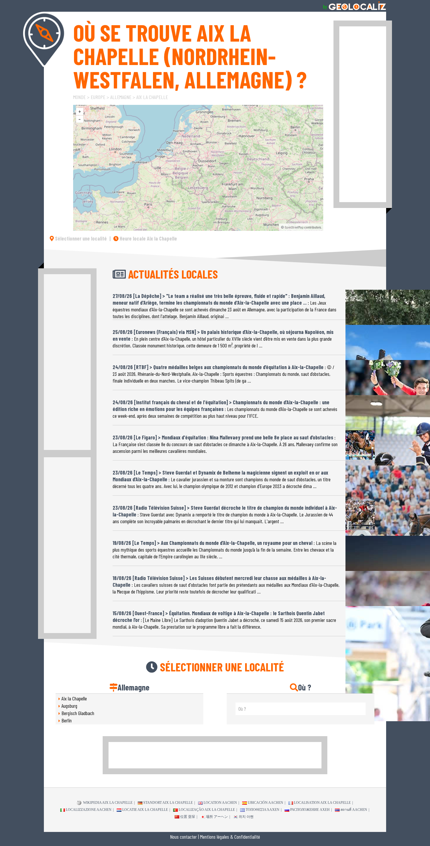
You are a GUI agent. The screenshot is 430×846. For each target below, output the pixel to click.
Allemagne (120, 97)
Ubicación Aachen (265, 803)
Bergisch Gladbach (77, 713)
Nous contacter (183, 836)
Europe (98, 97)
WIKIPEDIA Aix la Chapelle (107, 803)
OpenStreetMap (294, 227)
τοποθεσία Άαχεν (262, 810)
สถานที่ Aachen (353, 810)
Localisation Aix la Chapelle (322, 803)
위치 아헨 (246, 817)
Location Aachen (220, 803)
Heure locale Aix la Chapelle (147, 238)
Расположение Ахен (310, 810)
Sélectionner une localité (80, 238)
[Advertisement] (362, 114)
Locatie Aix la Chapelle (145, 810)
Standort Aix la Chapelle (168, 803)
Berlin (66, 720)
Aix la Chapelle (152, 97)
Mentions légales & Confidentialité (230, 836)
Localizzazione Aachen (88, 810)
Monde (79, 97)
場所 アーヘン (217, 817)
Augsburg (69, 705)
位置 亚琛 (187, 817)
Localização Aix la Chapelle (207, 810)
